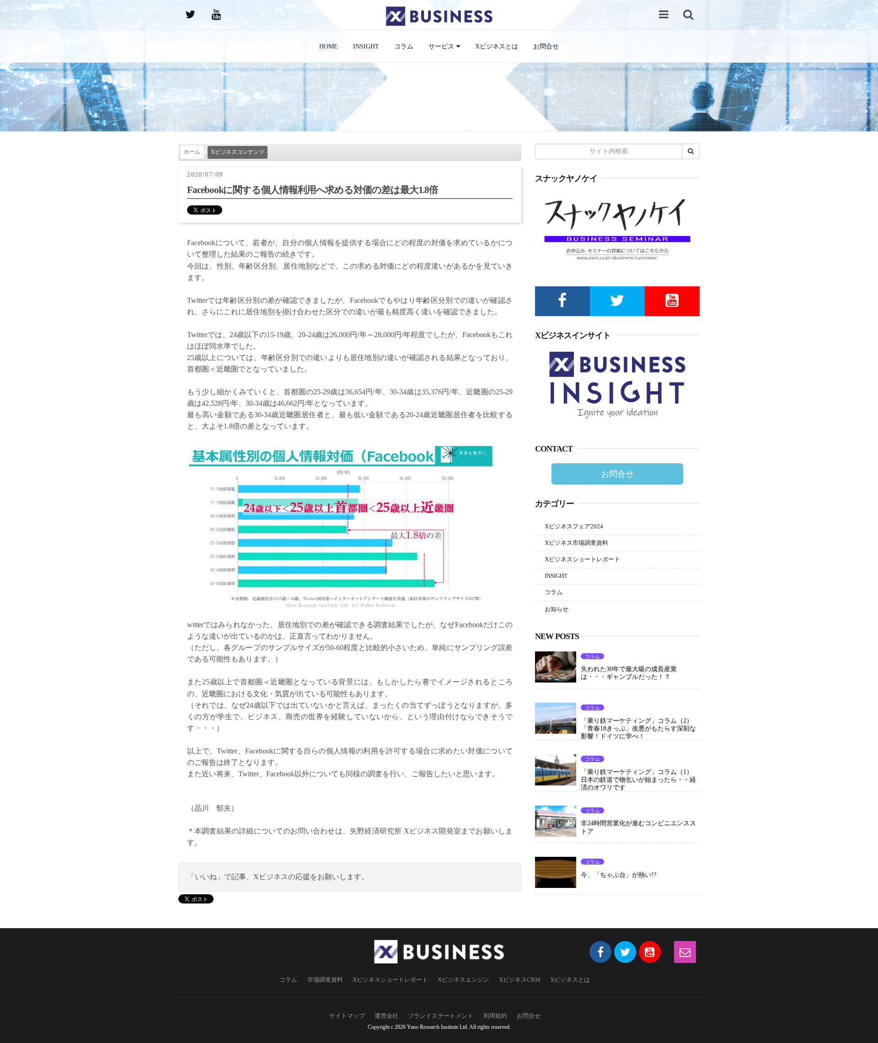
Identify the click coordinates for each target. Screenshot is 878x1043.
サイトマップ (347, 1015)
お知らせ (556, 609)
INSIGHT (366, 46)
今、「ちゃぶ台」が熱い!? (618, 874)
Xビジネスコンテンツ (237, 152)
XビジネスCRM (520, 979)
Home (328, 46)
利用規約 (495, 1015)
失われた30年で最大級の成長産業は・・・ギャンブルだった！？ (629, 672)
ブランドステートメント (440, 1015)
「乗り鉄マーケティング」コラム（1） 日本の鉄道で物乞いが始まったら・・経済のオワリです (640, 779)
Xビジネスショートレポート (582, 559)
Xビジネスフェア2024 (574, 526)
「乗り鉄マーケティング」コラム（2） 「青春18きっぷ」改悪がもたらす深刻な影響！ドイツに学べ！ (640, 728)
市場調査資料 (325, 979)
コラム (403, 46)
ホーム (192, 152)
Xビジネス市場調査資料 (576, 542)
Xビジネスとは (496, 46)
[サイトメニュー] (663, 14)
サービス (441, 46)
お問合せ (546, 46)
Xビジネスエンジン (463, 979)
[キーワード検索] (688, 14)
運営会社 (386, 1015)
